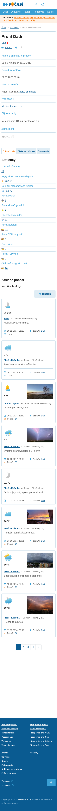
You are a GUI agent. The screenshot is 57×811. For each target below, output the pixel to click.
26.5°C (8, 181)
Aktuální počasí (9, 724)
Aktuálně (16, 12)
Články (31, 151)
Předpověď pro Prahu (40, 733)
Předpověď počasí (39, 724)
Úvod (5, 12)
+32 (15, 587)
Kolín (6, 318)
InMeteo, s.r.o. (25, 800)
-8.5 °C (8, 191)
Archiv (4, 753)
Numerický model (38, 728)
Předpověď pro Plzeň (40, 745)
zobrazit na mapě (27, 91)
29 (2, 171)
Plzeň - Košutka (12, 360)
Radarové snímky (9, 728)
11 (6, 220)
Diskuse (22, 151)
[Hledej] (36, 4)
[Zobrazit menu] (52, 4)
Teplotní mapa (8, 745)
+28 (15, 462)
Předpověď (38, 12)
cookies (14, 803)
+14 (15, 419)
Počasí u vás (9, 151)
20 (6, 268)
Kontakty (34, 753)
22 (6, 229)
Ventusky (5, 781)
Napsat (8, 47)
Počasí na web (8, 773)
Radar (27, 12)
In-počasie (6, 785)
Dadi (3, 43)
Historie (46, 294)
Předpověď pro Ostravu (41, 741)
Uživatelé (14, 27)
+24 (15, 633)
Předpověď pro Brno (39, 737)
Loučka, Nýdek (11, 403)
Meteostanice (7, 733)
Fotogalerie (43, 151)
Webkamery (7, 741)
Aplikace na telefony (11, 769)
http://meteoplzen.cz (11, 106)
